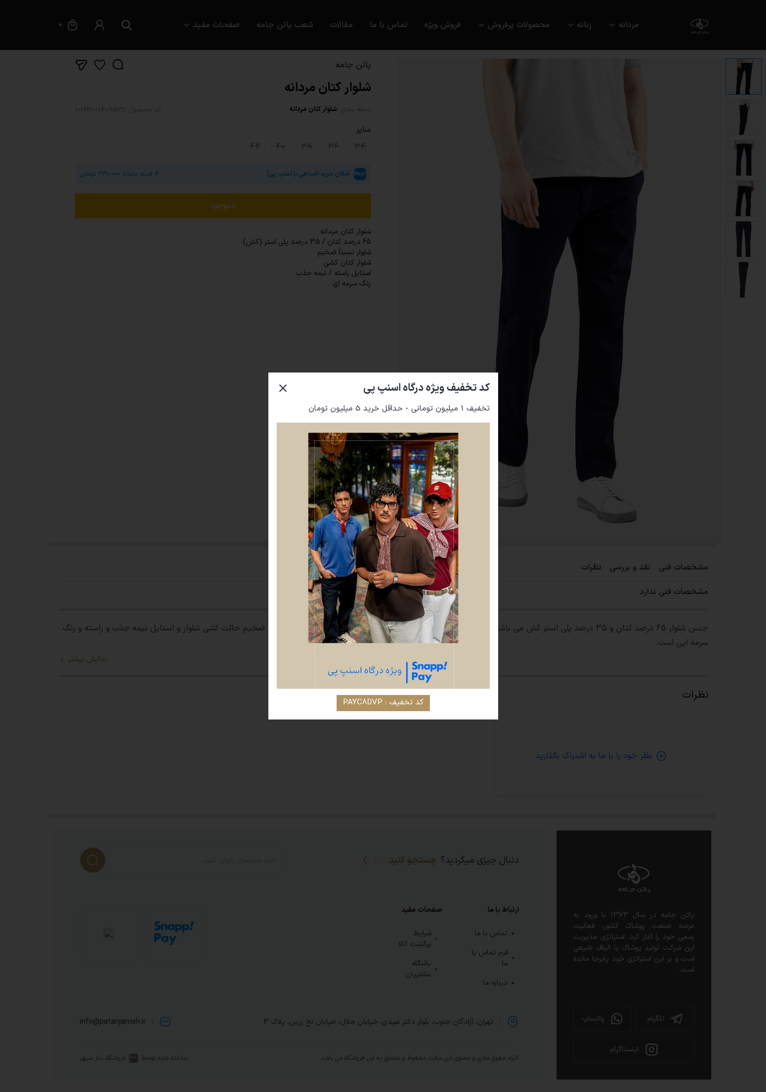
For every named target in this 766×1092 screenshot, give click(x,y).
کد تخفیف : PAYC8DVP (383, 703)
